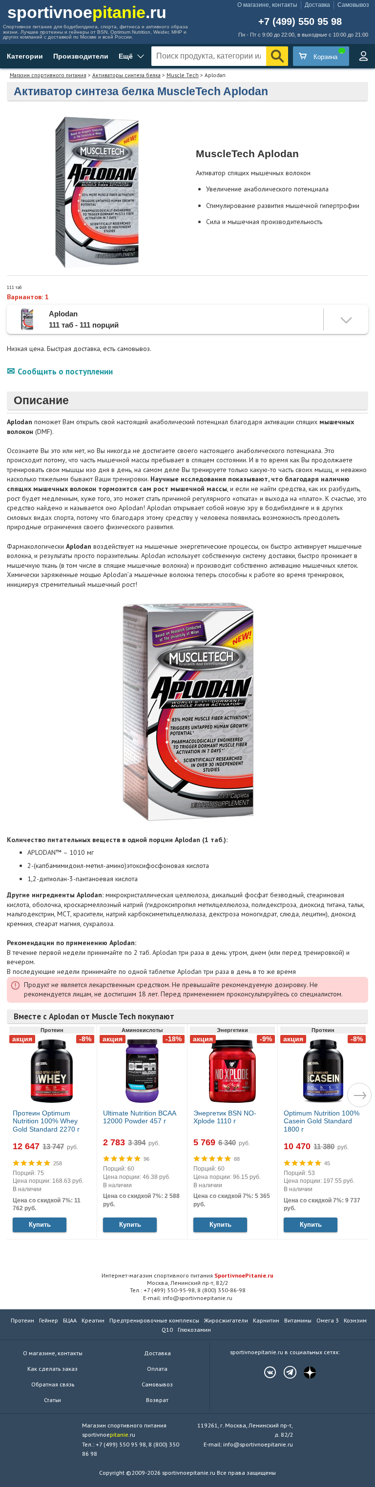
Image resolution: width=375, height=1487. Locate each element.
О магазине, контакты (267, 4)
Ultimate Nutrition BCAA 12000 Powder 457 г (139, 1117)
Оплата (157, 1368)
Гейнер (48, 1320)
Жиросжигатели (226, 1320)
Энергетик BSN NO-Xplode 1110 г (224, 1117)
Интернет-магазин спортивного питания (187, 1275)
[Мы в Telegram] (285, 1372)
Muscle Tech (183, 75)
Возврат (157, 1400)
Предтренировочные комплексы (154, 1320)
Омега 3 (327, 1320)
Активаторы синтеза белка (126, 75)
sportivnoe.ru (87, 12)
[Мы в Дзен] (305, 1372)
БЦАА (70, 1320)
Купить (40, 1224)
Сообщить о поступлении (65, 371)
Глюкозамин (194, 1329)
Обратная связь (52, 1384)
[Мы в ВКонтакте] (265, 1372)
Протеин (22, 1320)
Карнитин (266, 1320)
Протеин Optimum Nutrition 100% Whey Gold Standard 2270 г (46, 1121)
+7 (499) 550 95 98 (300, 22)
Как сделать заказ (52, 1368)
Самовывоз (353, 4)
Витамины (298, 1320)
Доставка (317, 4)
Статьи (52, 1400)
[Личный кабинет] (363, 56)
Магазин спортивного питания (48, 75)
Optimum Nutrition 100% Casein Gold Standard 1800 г (321, 1121)
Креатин (93, 1320)
